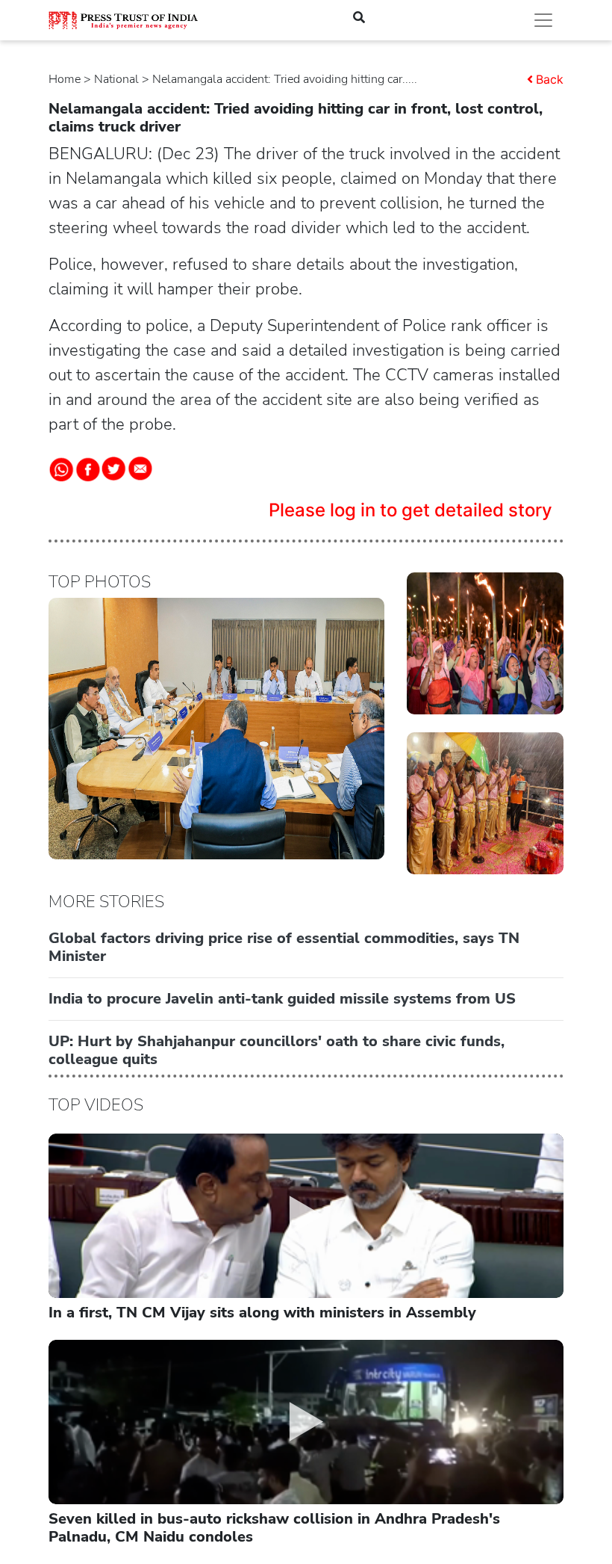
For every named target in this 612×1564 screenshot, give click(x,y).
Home (65, 79)
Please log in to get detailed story (410, 510)
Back (549, 79)
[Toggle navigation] (543, 20)
